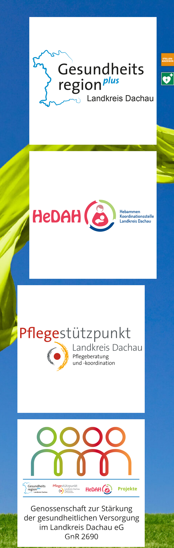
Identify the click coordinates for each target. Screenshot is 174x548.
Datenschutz (64, 538)
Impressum (41, 538)
